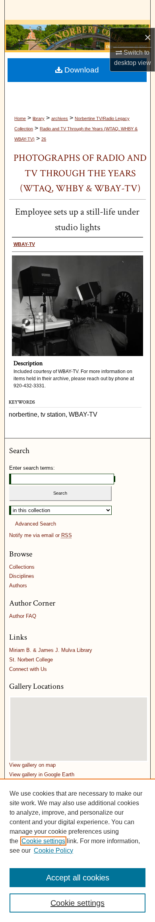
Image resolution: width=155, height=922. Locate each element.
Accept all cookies (77, 877)
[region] (77, 850)
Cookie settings (43, 841)
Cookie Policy (53, 850)
